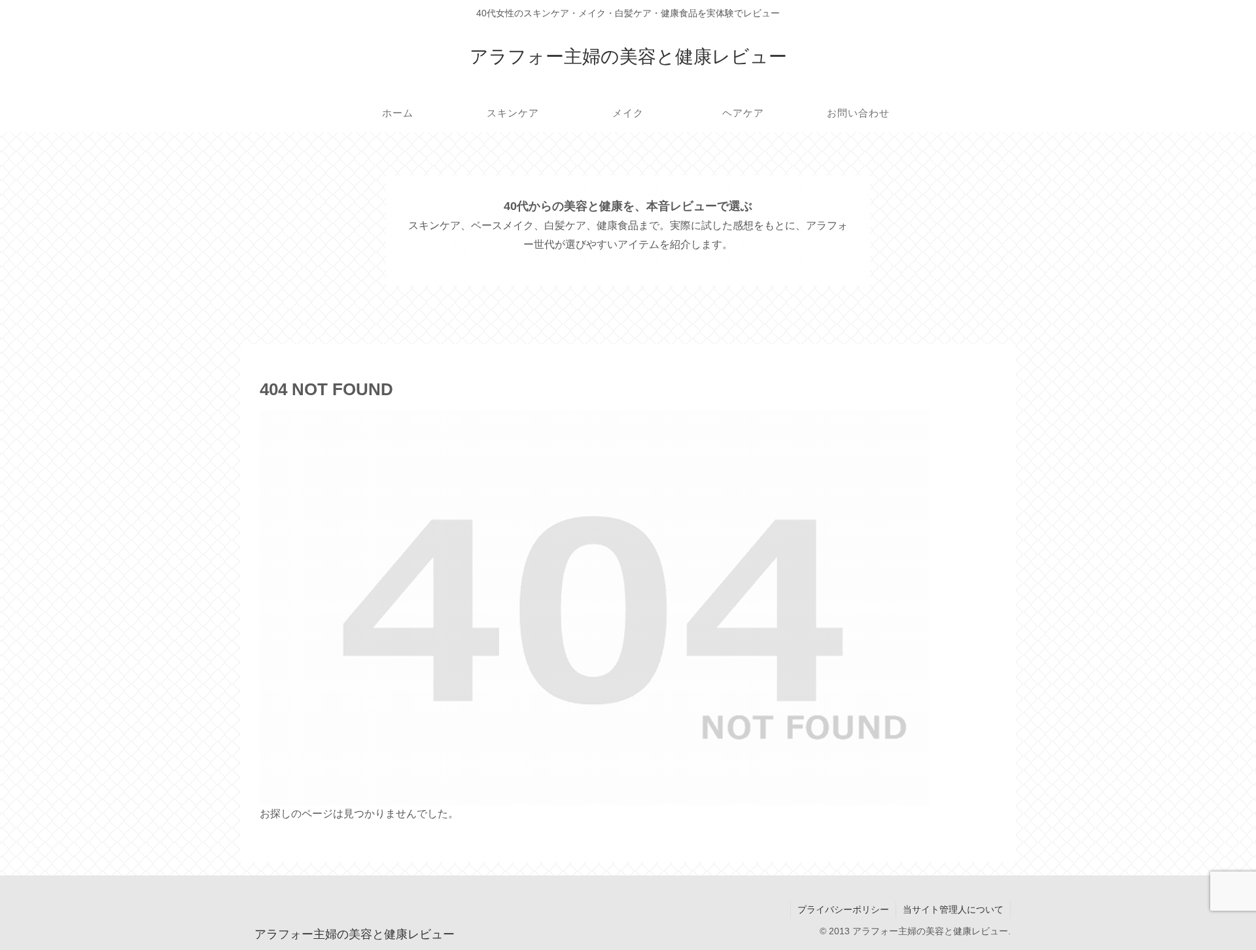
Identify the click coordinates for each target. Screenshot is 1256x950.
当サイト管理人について (953, 909)
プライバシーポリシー (843, 909)
